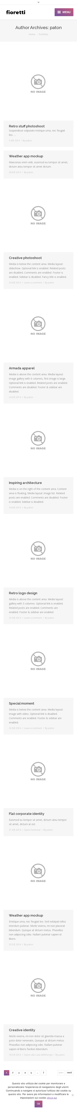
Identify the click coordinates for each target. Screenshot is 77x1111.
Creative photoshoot (25, 258)
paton (56, 27)
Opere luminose (32, 829)
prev (61, 1072)
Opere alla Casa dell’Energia (38, 1054)
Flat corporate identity (26, 814)
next (69, 1072)
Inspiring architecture (25, 483)
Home (32, 34)
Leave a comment (33, 282)
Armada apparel (22, 368)
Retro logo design (23, 593)
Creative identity (22, 1030)
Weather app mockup (26, 156)
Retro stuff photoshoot (27, 126)
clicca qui (52, 1097)
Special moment (21, 703)
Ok (38, 1104)
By (27, 140)
